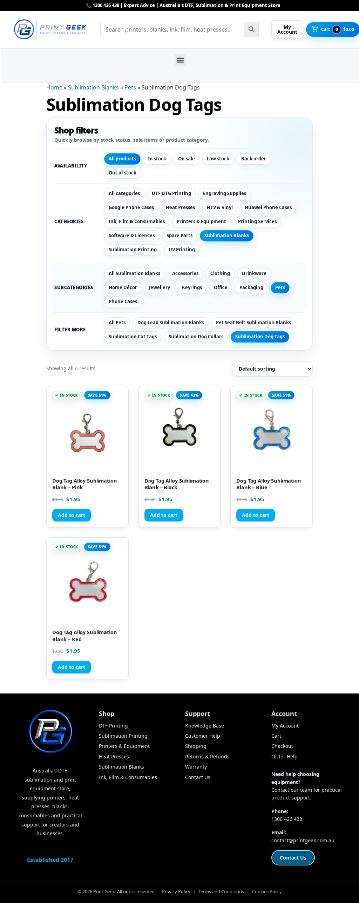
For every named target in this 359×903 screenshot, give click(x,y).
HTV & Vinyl (220, 207)
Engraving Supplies (224, 193)
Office (221, 287)
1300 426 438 (286, 819)
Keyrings (192, 287)
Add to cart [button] (71, 515)
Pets (130, 87)
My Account (285, 725)
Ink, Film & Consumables (137, 221)
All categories (124, 193)
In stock (157, 158)
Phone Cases (123, 301)
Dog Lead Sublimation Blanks (170, 322)
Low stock (218, 158)
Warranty (196, 766)
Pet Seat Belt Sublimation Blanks (253, 322)
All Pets (117, 322)
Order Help (284, 756)
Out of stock (122, 173)
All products (122, 158)
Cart (276, 735)
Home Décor (123, 287)
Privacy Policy (176, 891)
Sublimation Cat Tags (133, 336)
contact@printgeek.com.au (302, 840)
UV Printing (182, 249)
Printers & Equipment (201, 221)
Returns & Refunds (207, 756)
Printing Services (257, 221)
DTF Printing (113, 725)
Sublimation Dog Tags (260, 336)
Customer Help (202, 735)
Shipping (195, 746)
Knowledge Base (204, 725)
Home (54, 87)
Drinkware (254, 273)
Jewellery (159, 287)
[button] (180, 60)
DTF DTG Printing (171, 193)
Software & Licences (132, 235)
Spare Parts (179, 235)
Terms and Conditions (221, 891)
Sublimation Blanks (93, 87)
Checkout (282, 746)
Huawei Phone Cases (268, 207)
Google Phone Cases (131, 207)
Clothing (220, 273)
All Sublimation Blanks (134, 273)
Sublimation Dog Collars (196, 336)
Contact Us (197, 777)
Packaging (251, 287)
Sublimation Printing (133, 249)
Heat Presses (180, 207)
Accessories (185, 273)
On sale (186, 158)
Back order (253, 158)
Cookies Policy (267, 891)
